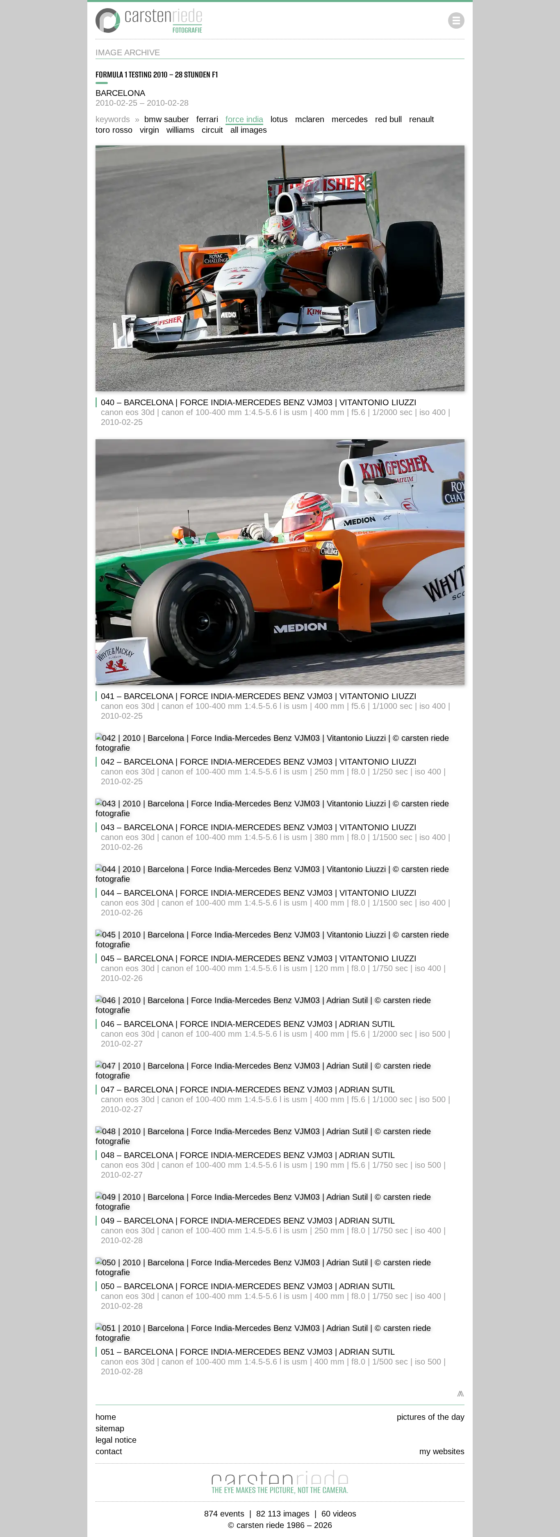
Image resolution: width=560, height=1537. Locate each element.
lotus (279, 119)
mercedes (350, 119)
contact (109, 1451)
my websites (441, 1451)
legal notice (116, 1439)
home (106, 1416)
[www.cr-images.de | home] (149, 34)
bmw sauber (166, 119)
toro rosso (114, 129)
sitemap (110, 1428)
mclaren (309, 119)
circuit (212, 129)
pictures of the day (430, 1416)
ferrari (207, 119)
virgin (149, 129)
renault (421, 119)
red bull (388, 119)
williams (180, 129)
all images (248, 129)
